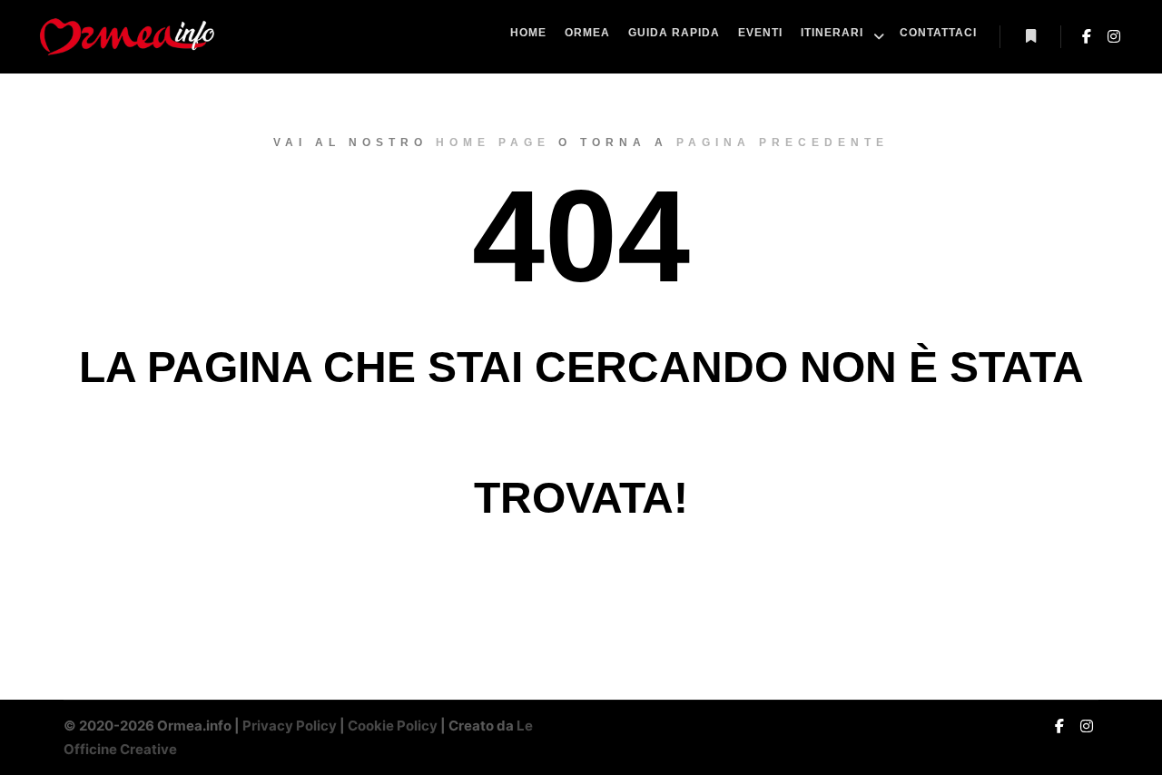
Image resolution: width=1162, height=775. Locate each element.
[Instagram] (1114, 36)
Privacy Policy (289, 725)
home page (493, 142)
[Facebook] (1086, 36)
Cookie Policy (393, 725)
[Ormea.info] (127, 37)
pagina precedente (782, 142)
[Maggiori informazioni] (1030, 36)
